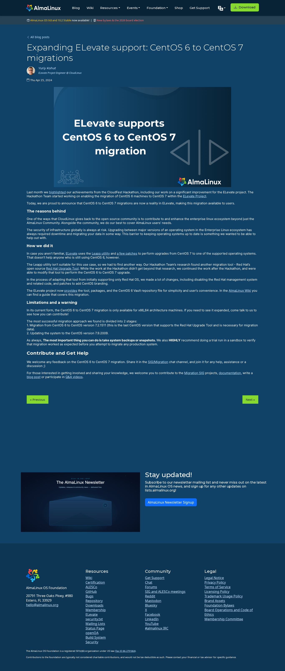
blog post (33, 377)
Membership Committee (223, 619)
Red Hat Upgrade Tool (62, 268)
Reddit (150, 596)
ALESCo (91, 587)
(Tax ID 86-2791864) (125, 650)
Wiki (90, 8)
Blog (76, 8)
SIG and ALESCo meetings (165, 591)
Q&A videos (74, 377)
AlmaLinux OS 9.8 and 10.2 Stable (50, 20)
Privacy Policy (215, 582)
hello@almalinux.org (42, 605)
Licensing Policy (216, 591)
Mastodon (153, 600)
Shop (179, 8)
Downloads (94, 605)
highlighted (57, 192)
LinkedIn (152, 619)
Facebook (152, 614)
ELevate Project (194, 196)
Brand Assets (214, 600)
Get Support (200, 8)
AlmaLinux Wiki (240, 291)
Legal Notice (214, 578)
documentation (230, 373)
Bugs (89, 596)
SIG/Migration (158, 362)
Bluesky (151, 605)
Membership (96, 610)
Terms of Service (217, 587)
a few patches (127, 253)
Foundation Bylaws (219, 605)
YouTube (152, 623)
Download (247, 7)
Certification (95, 582)
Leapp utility (101, 253)
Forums (151, 587)
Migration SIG (194, 373)
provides (70, 291)
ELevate (71, 253)
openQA (92, 633)
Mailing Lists (95, 623)
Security (92, 642)
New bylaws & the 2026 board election (120, 20)
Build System (96, 637)
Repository (94, 600)
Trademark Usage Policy (223, 596)
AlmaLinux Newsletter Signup (171, 502)
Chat (148, 582)
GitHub (91, 591)
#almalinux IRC (156, 628)
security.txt (94, 619)
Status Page (95, 628)
